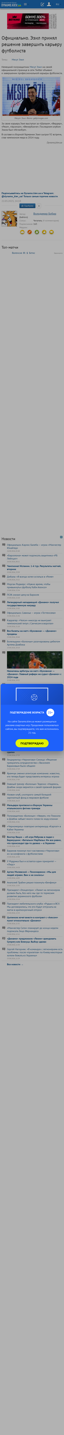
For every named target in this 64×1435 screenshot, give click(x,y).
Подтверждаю (32, 743)
